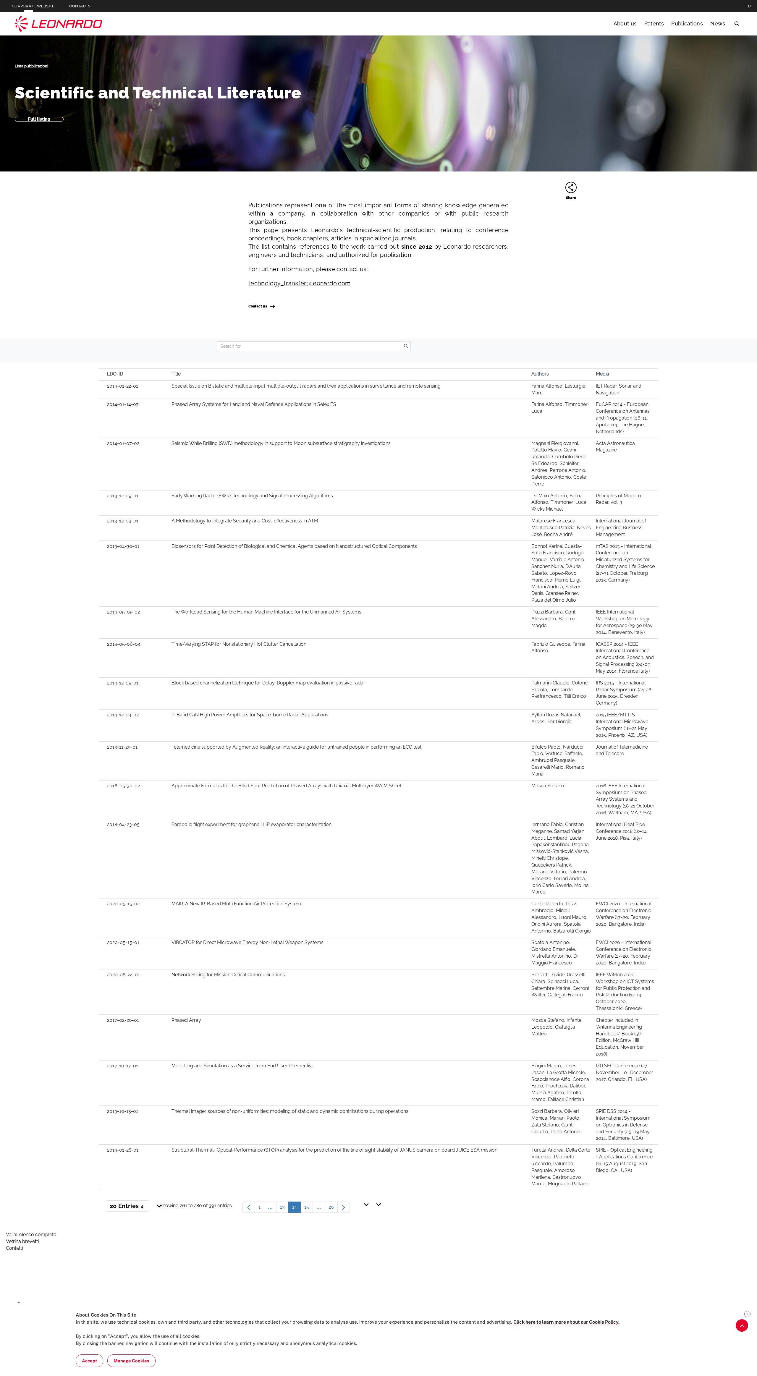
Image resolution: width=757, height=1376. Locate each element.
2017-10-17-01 (122, 1066)
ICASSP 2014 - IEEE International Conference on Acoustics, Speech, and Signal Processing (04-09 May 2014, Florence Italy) (625, 657)
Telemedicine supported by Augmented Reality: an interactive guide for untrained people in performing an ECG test (296, 747)
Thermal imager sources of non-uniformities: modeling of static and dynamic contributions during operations (290, 1111)
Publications (687, 23)
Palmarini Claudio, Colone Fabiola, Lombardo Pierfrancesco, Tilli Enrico (559, 689)
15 (308, 1208)
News (717, 23)
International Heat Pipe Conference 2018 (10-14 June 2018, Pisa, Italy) (621, 831)
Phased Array (186, 1020)
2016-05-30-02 (123, 786)
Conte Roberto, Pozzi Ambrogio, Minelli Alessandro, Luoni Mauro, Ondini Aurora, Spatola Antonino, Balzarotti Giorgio (561, 917)
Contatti (14, 1248)
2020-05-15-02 (123, 903)
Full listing (39, 119)
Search (736, 23)
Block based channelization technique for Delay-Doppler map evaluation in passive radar (268, 683)
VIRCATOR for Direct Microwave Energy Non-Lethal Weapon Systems (247, 942)
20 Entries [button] (129, 1207)
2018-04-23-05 (123, 824)
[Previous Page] (248, 1207)
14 (296, 1208)
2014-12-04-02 (123, 715)
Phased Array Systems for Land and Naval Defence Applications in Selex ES (254, 404)
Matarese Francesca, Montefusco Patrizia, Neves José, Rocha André (561, 527)
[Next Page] (343, 1207)
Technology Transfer (58, 24)
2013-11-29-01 (122, 747)
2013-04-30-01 (123, 546)
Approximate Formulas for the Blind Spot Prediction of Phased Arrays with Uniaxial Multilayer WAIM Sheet (286, 786)
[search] (406, 346)
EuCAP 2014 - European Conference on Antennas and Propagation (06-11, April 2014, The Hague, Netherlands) (623, 418)
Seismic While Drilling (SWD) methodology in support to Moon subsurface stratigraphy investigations (281, 443)
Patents (654, 23)
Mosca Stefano (547, 786)
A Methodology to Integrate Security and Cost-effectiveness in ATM (245, 521)
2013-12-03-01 (122, 521)
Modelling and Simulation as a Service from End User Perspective (243, 1066)
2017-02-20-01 (123, 1020)
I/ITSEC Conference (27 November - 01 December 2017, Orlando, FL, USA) (624, 1072)
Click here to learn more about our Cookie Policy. (566, 1322)
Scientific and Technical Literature (158, 92)
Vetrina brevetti (22, 1241)
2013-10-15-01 (122, 1111)
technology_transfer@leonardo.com (299, 283)
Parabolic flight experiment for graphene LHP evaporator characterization (251, 824)
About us (625, 23)
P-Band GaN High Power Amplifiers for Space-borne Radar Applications (250, 715)
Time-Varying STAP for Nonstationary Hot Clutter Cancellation (239, 644)
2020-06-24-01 (123, 974)
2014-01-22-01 (122, 386)
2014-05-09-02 (123, 612)
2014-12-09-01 (122, 683)
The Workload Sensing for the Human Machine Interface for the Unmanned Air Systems (266, 612)
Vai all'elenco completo (31, 1234)
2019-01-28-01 (122, 1150)
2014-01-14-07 (123, 404)
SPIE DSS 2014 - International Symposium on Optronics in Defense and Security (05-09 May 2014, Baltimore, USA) (623, 1124)
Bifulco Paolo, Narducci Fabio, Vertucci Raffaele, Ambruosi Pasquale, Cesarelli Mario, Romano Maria (558, 760)
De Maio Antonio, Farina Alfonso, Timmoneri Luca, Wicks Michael (559, 502)
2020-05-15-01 (123, 942)
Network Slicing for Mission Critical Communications (228, 974)
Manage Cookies (131, 1360)
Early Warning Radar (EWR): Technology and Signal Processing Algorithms (252, 495)
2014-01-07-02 (123, 443)
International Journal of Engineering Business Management (621, 527)
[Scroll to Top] (742, 1325)
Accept (89, 1360)
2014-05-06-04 (123, 644)
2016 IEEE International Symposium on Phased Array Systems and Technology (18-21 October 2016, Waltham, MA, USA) (625, 799)
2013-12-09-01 (122, 495)
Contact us (257, 306)
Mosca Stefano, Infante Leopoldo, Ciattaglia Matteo (556, 1027)
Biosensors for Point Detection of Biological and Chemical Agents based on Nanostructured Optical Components (294, 546)
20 (333, 1208)
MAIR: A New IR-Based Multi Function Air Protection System (236, 903)
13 (284, 1208)
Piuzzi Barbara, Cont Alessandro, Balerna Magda (553, 618)
